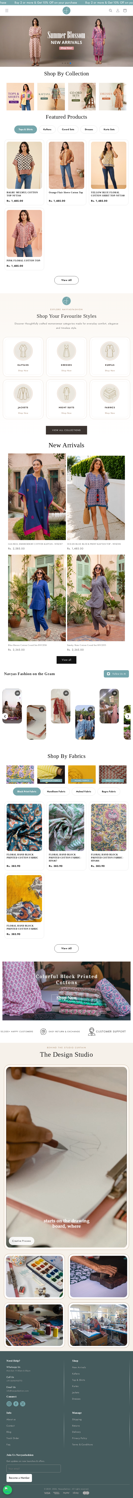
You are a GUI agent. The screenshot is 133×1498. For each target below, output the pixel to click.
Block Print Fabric (26, 791)
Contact (10, 1425)
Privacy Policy (79, 1438)
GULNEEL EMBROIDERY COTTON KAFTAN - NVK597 (35, 544)
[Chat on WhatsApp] (7, 1489)
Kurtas (75, 1386)
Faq (8, 1444)
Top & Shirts (78, 1380)
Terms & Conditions (82, 1444)
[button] (6, 10)
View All (66, 280)
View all (66, 660)
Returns (76, 1425)
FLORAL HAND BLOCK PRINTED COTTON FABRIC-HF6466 (107, 857)
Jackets (75, 1392)
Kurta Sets (109, 129)
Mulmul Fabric (83, 791)
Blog (8, 1431)
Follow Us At (119, 673)
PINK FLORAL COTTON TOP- (24, 260)
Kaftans (47, 129)
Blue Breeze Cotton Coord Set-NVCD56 (27, 645)
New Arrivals (79, 1367)
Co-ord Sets (68, 129)
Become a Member (19, 1478)
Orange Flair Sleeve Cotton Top (66, 192)
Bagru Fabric (109, 791)
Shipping (77, 1419)
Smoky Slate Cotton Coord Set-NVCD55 (86, 645)
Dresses (89, 129)
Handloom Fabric (56, 791)
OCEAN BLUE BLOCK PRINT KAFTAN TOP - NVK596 (94, 544)
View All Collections (66, 430)
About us (11, 1419)
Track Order (12, 1438)
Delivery (76, 1431)
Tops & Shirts (26, 129)
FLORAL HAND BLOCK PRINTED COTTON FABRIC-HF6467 (65, 857)
